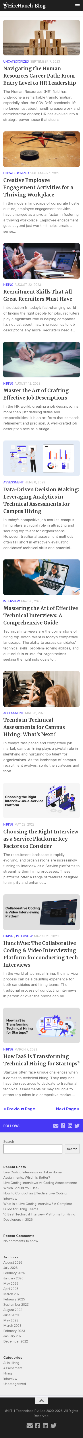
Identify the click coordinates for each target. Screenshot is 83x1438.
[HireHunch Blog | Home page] (31, 5)
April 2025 (10, 1289)
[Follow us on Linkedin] (70, 1125)
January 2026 (13, 1278)
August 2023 (12, 1310)
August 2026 (12, 1262)
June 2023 (11, 1315)
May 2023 (10, 1320)
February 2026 (14, 1273)
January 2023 (13, 1336)
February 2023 (14, 1331)
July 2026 (10, 1268)
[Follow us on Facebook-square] (63, 1125)
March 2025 (12, 1294)
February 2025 (14, 1299)
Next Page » (68, 1109)
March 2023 (12, 1325)
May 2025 (10, 1283)
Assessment (13, 482)
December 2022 (15, 1341)
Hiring (8, 285)
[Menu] (77, 5)
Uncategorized (16, 61)
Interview (11, 601)
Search (8, 1141)
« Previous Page (19, 1109)
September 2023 (16, 1304)
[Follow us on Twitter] (77, 1125)
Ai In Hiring (11, 1363)
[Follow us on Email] (55, 1125)
